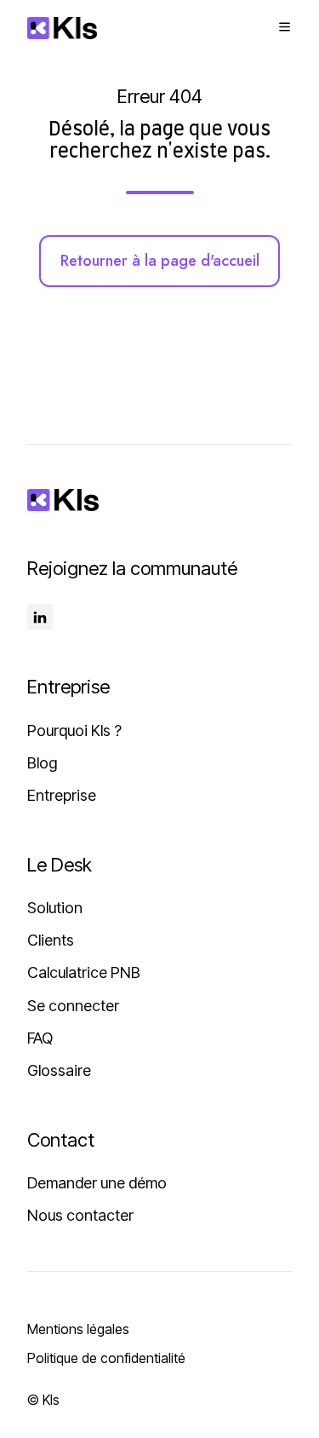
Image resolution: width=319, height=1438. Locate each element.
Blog (42, 763)
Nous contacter (80, 1215)
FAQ (40, 1038)
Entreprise (61, 795)
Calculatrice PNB (83, 972)
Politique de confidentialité (106, 1357)
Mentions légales (78, 1328)
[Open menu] (284, 27)
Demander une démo (97, 1183)
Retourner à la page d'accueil (159, 261)
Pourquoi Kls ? (74, 730)
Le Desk (59, 865)
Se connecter (73, 1006)
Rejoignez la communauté (132, 568)
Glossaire (59, 1070)
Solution (55, 908)
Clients (50, 940)
